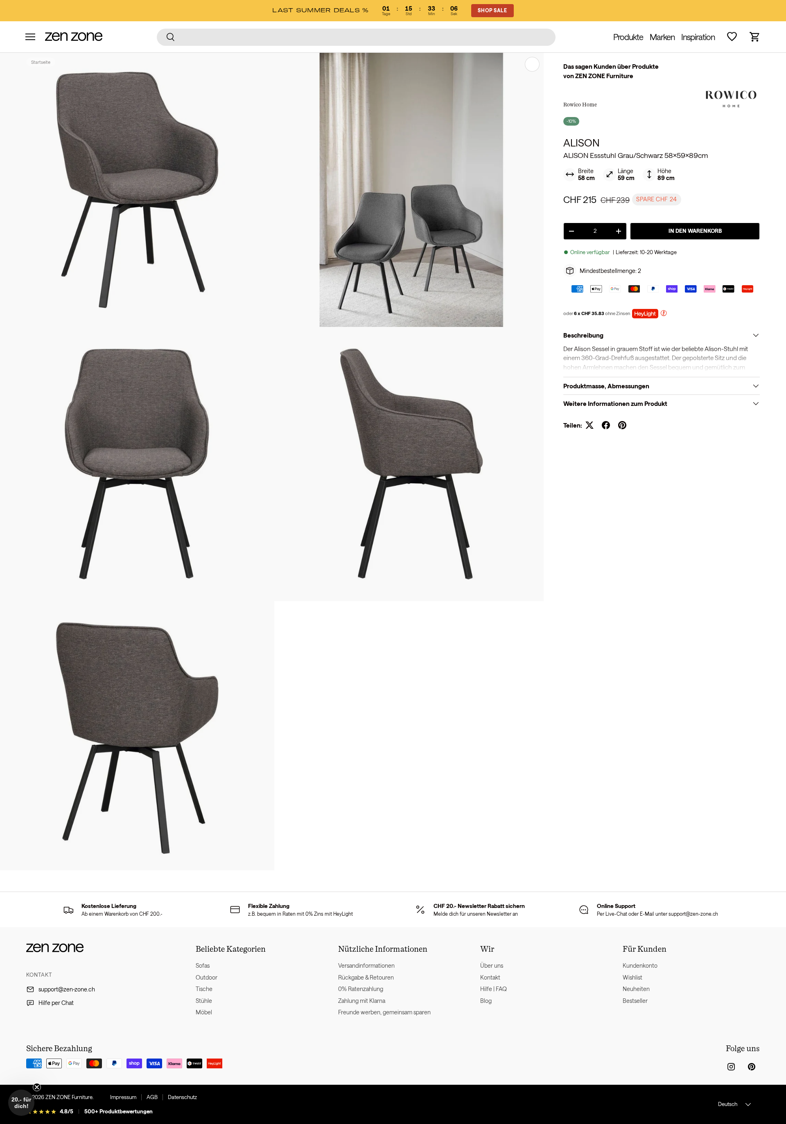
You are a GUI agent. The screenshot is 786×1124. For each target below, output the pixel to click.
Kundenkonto (640, 965)
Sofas (203, 965)
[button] (755, 37)
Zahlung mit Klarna (361, 1000)
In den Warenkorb (695, 231)
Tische (204, 988)
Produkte (628, 37)
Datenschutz (182, 1097)
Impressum (123, 1097)
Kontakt (490, 977)
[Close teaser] (37, 1087)
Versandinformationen (366, 965)
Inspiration (698, 37)
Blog (486, 1000)
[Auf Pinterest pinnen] (622, 425)
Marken (662, 37)
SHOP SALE (492, 10)
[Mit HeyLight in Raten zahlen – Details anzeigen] (663, 314)
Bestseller (635, 1000)
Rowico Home (580, 104)
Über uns (491, 965)
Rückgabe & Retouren (366, 977)
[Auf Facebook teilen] (606, 425)
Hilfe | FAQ (493, 988)
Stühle (204, 1000)
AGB (152, 1097)
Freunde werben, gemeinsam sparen (384, 1012)
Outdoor (206, 977)
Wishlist (632, 977)
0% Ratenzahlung (360, 988)
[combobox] (356, 36)
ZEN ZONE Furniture (69, 1097)
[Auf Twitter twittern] (589, 425)
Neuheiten (636, 988)
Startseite (40, 62)
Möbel (204, 1012)
